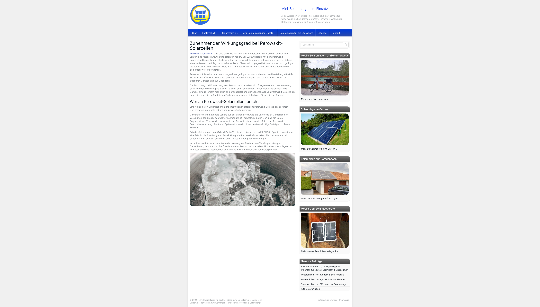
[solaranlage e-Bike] (325, 78)
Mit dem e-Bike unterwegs (315, 99)
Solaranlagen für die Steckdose (296, 33)
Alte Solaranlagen (310, 288)
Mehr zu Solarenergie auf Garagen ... (320, 198)
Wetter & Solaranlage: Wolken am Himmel (323, 279)
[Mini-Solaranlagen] (215, 14)
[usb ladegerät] (325, 230)
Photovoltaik (209, 33)
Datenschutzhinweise (327, 300)
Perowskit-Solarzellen (201, 53)
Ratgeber (322, 33)
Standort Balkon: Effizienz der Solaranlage (323, 284)
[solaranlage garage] (325, 179)
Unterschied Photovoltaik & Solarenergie (322, 274)
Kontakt (336, 33)
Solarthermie (229, 33)
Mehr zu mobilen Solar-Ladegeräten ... (321, 251)
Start (195, 33)
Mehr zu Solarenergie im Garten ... (319, 148)
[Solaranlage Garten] (325, 129)
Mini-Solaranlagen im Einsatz (258, 33)
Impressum (344, 300)
